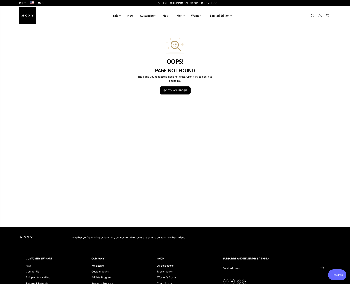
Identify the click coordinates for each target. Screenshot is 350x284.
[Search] (313, 15)
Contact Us (32, 271)
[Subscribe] (322, 268)
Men (180, 15)
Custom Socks (100, 271)
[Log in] (320, 15)
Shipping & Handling (38, 277)
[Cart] (327, 15)
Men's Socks (165, 271)
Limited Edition (220, 15)
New (130, 15)
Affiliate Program (101, 277)
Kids (166, 15)
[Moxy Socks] (27, 15)
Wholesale (97, 265)
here (195, 76)
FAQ (28, 265)
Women (196, 15)
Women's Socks (166, 277)
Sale (116, 15)
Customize (147, 15)
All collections (165, 265)
